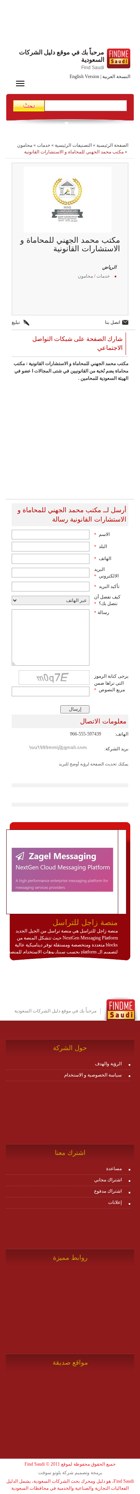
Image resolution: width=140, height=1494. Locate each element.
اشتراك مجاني (108, 1180)
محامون (24, 145)
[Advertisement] (70, 25)
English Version (84, 76)
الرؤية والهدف (108, 1063)
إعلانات (115, 1202)
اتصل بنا (112, 322)
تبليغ (16, 322)
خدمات (43, 145)
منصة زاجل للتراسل (85, 922)
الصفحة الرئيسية (112, 145)
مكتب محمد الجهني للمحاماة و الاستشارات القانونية (74, 152)
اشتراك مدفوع (108, 1191)
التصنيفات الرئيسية (73, 145)
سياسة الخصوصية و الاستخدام (93, 1075)
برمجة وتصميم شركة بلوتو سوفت (70, 1472)
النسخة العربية (116, 76)
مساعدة (114, 1168)
